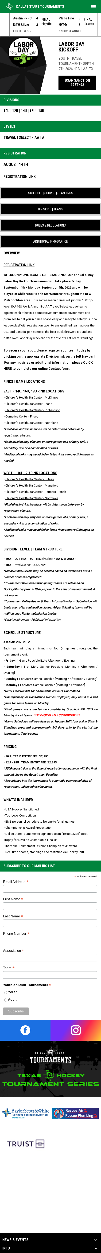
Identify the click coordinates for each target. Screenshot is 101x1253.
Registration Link (19, 265)
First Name (13, 899)
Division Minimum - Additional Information (32, 619)
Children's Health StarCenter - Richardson (32, 410)
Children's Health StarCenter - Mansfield (31, 485)
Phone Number (16, 933)
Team (9, 968)
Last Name (13, 916)
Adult (12, 999)
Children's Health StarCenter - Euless (29, 479)
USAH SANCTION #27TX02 (80, 82)
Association (13, 950)
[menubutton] (93, 6)
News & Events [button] (15, 1240)
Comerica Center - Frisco (22, 416)
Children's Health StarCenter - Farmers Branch (36, 492)
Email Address (15, 881)
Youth (13, 992)
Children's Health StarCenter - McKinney (31, 397)
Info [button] (6, 1248)
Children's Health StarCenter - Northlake (31, 423)
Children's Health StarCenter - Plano (28, 404)
